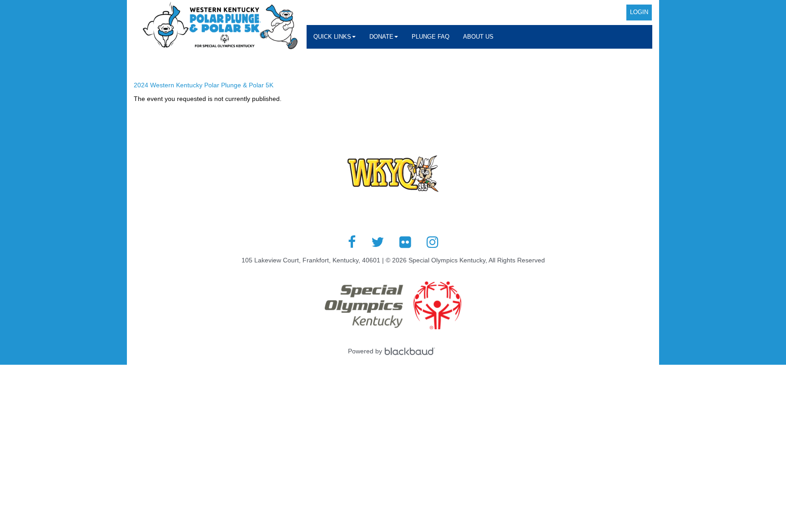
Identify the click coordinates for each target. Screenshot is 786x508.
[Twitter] (377, 242)
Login (639, 12)
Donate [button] (381, 36)
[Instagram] (432, 242)
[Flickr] (405, 242)
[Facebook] (352, 242)
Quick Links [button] (332, 36)
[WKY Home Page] (220, 25)
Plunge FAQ (430, 36)
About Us (478, 36)
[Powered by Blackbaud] (411, 351)
